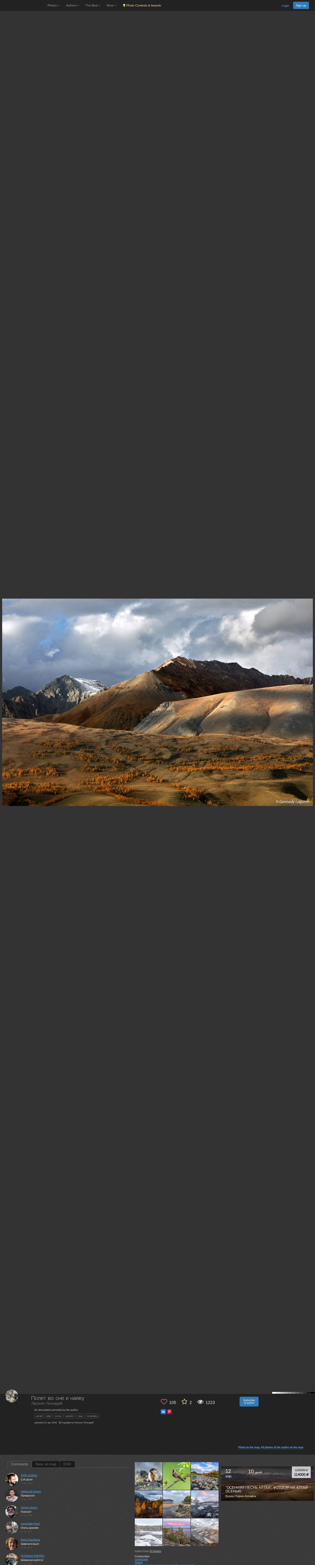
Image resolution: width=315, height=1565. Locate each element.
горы (80, 1416)
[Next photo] (310, 679)
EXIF (67, 1464)
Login (285, 5)
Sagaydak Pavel (30, 1523)
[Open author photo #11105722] (149, 1504)
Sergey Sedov (29, 1507)
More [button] (111, 5)
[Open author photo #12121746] (177, 1475)
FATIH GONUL (29, 1475)
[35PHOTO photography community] (23, 5)
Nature (139, 1562)
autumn (69, 1416)
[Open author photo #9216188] (177, 1532)
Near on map (46, 1464)
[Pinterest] (169, 1411)
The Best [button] (92, 5)
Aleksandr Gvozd (31, 1491)
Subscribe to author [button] (249, 1401)
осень (58, 1416)
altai (48, 1416)
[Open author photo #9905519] (205, 1504)
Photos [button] (53, 5)
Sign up (301, 5)
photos (155, 1551)
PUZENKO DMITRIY (32, 1555)
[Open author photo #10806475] (177, 1504)
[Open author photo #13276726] (149, 1475)
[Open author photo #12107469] (205, 1475)
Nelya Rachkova (30, 1539)
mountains (92, 1416)
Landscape (141, 1559)
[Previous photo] (4, 679)
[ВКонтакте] (163, 1411)
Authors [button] (71, 5)
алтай (39, 1416)
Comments (19, 1464)
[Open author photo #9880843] (149, 1532)
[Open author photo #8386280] (205, 1532)
